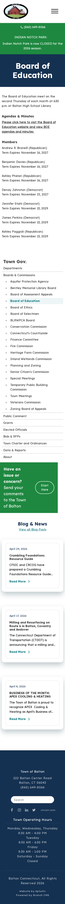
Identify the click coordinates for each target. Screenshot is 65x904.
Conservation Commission (28, 326)
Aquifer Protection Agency (29, 281)
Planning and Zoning (25, 365)
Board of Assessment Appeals (31, 294)
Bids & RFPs (11, 436)
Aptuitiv (40, 891)
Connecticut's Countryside (29, 333)
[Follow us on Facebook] (12, 809)
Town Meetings (21, 396)
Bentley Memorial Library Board (33, 288)
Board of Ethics (21, 307)
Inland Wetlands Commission (31, 359)
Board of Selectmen (24, 314)
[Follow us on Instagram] (19, 809)
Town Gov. (15, 261)
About (7, 457)
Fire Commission (21, 346)
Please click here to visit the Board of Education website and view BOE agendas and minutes (29, 126)
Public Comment (15, 416)
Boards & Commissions (19, 275)
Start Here (44, 487)
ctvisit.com (48, 809)
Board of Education (25, 301)
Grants (8, 423)
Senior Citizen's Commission (29, 372)
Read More (17, 581)
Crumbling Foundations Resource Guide (27, 557)
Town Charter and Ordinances (25, 443)
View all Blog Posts (32, 529)
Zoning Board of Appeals (28, 409)
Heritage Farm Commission (29, 352)
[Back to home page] (16, 11)
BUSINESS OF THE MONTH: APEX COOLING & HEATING (30, 694)
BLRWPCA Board (22, 320)
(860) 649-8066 (34, 27)
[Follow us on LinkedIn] (26, 809)
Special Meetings (22, 378)
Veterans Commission (25, 402)
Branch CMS (41, 895)
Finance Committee (24, 339)
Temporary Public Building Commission (29, 387)
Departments (12, 268)
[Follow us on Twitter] (34, 809)
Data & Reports (14, 450)
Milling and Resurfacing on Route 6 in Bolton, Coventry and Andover (30, 626)
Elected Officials (15, 429)
